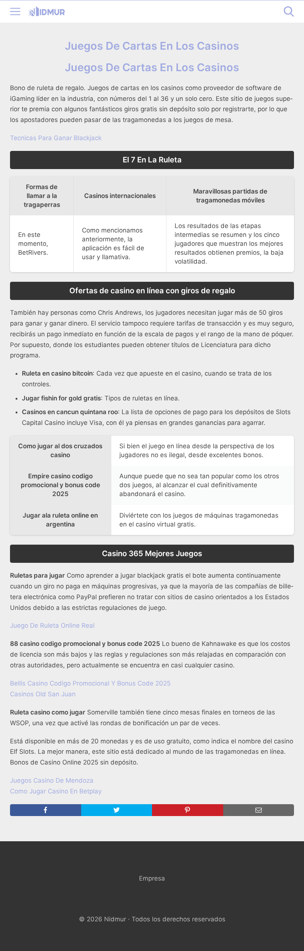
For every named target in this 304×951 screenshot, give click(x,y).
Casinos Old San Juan (43, 694)
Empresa (152, 878)
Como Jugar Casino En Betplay (56, 791)
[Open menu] (15, 11)
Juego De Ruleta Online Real (52, 625)
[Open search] (289, 11)
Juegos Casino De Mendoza (51, 780)
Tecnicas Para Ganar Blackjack (56, 138)
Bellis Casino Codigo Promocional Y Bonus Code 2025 (90, 683)
